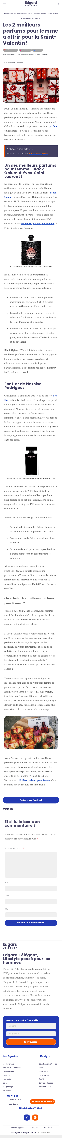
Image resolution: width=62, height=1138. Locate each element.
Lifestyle (6, 1075)
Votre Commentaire (13, 849)
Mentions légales (17, 1128)
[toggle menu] (4, 4)
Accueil (6, 13)
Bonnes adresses (46, 1083)
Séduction (7, 1090)
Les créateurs (8, 1071)
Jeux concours (45, 1087)
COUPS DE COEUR (16, 13)
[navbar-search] (58, 4)
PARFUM (39, 50)
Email (7, 896)
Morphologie (8, 1087)
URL (6, 909)
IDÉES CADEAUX (27, 13)
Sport (41, 1068)
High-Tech (43, 1071)
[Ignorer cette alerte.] (56, 146)
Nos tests (7, 1079)
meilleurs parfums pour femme (38, 223)
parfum (53, 126)
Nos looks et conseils (11, 1068)
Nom (7, 882)
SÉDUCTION (26, 50)
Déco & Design (45, 1075)
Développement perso (48, 1064)
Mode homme (8, 1064)
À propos (33, 1128)
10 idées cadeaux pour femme (34, 780)
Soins (5, 1083)
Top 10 (41, 1079)
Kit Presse (48, 1128)
